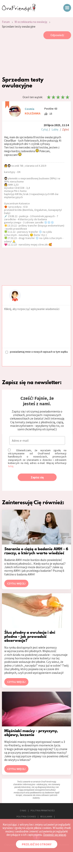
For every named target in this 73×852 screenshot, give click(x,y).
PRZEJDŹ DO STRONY (36, 844)
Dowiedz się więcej (54, 835)
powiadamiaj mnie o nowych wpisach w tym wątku (39, 351)
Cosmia (29, 109)
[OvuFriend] (18, 10)
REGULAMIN (46, 816)
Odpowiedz (57, 35)
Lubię (55, 129)
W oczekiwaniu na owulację (31, 22)
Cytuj (44, 129)
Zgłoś (65, 129)
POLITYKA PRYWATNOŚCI (43, 810)
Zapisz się (37, 477)
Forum (6, 22)
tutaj (10, 466)
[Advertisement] (36, 58)
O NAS (23, 810)
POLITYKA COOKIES (26, 816)
